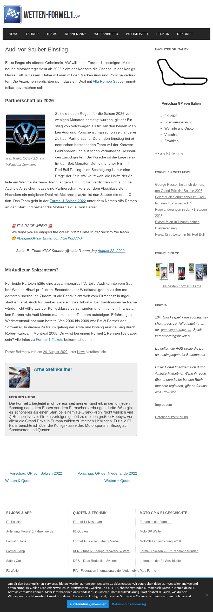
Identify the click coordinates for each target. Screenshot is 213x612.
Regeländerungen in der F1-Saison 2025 (181, 213)
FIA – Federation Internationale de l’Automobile (106, 571)
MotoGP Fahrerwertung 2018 (160, 541)
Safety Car (13, 561)
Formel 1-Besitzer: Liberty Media (96, 541)
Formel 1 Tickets (49, 339)
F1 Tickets (13, 522)
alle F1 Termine (171, 153)
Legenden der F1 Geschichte (160, 561)
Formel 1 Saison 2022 (68, 201)
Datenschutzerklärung (171, 417)
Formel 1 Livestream (87, 522)
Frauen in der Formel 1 (156, 522)
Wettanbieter (106, 34)
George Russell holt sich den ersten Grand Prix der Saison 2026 (180, 188)
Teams (51, 34)
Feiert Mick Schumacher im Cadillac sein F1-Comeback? (180, 200)
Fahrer (32, 34)
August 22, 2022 (111, 251)
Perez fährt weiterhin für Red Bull (180, 234)
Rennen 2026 (75, 34)
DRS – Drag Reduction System (95, 561)
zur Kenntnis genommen (88, 604)
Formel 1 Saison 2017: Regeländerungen (169, 551)
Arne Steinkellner (53, 369)
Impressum (163, 405)
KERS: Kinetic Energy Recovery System (101, 551)
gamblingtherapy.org (176, 330)
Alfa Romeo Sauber (109, 81)
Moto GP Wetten (151, 531)
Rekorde (185, 34)
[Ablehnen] (206, 594)
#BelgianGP (26, 238)
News (13, 34)
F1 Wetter (13, 571)
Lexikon (162, 34)
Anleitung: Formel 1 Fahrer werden (30, 531)
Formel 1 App (15, 551)
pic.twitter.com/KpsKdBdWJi (60, 238)
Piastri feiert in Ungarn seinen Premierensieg (177, 225)
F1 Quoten (80, 531)
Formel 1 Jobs (16, 541)
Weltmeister (137, 34)
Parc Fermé (148, 571)
